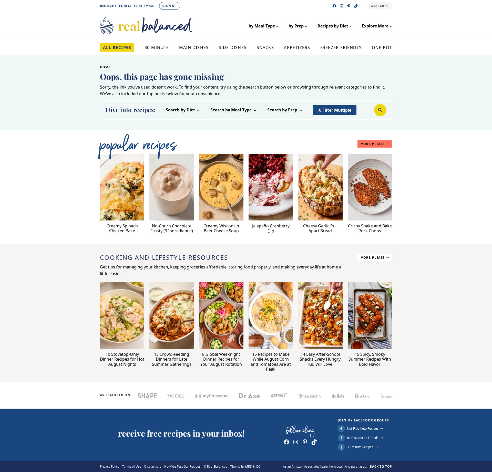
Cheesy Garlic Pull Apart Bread (320, 228)
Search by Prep (282, 110)
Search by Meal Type (231, 110)
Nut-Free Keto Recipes (362, 428)
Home (105, 67)
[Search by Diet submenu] (198, 110)
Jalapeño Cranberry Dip (271, 228)
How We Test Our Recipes (182, 466)
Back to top (381, 466)
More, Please (372, 144)
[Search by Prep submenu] (300, 110)
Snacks (265, 47)
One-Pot (382, 47)
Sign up (169, 6)
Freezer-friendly (341, 47)
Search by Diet (180, 110)
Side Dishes (233, 47)
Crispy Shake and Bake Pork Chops (370, 228)
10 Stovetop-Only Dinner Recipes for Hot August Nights (122, 359)
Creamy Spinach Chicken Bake (122, 228)
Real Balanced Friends (362, 438)
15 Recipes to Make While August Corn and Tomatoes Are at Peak (271, 362)
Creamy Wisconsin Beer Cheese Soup (221, 228)
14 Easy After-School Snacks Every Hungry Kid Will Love (320, 359)
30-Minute (157, 47)
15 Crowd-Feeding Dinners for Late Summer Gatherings (171, 359)
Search (377, 6)
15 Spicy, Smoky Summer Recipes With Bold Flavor (369, 359)
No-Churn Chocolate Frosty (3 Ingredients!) (171, 228)
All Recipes (117, 47)
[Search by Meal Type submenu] (255, 110)
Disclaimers (152, 466)
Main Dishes (194, 47)
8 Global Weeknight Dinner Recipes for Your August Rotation (221, 359)
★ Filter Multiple (334, 110)
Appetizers (297, 47)
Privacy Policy (109, 466)
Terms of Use (131, 466)
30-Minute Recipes (360, 447)
